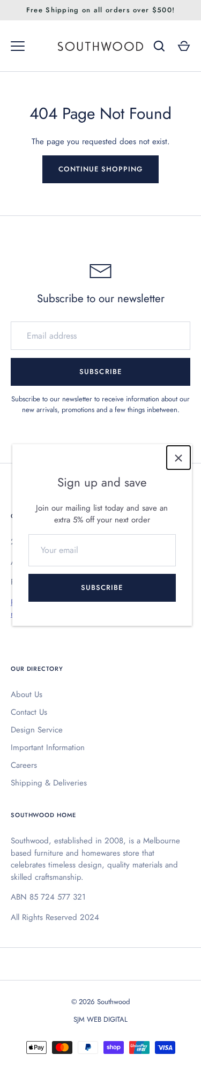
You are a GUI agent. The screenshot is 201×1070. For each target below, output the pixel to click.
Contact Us (29, 712)
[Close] (178, 457)
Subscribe (102, 587)
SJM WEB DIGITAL (100, 1019)
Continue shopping (100, 169)
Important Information (48, 747)
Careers (24, 765)
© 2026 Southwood (100, 1002)
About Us (26, 694)
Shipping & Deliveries (49, 783)
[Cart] (184, 46)
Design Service (37, 730)
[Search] (159, 46)
